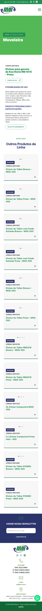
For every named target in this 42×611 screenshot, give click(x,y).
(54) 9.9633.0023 (22, 570)
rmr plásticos (14, 34)
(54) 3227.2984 (21, 567)
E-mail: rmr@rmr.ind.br (23, 2)
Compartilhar (12, 80)
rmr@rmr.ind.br (21, 584)
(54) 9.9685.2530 (21, 572)
